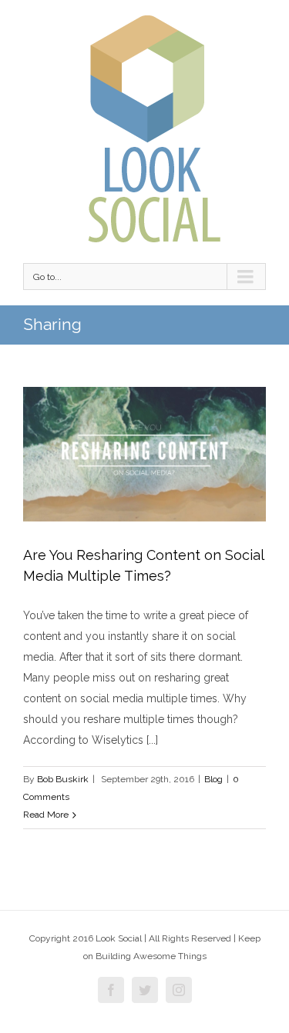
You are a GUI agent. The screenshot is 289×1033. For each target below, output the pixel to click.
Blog (213, 779)
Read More (46, 814)
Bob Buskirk (63, 779)
